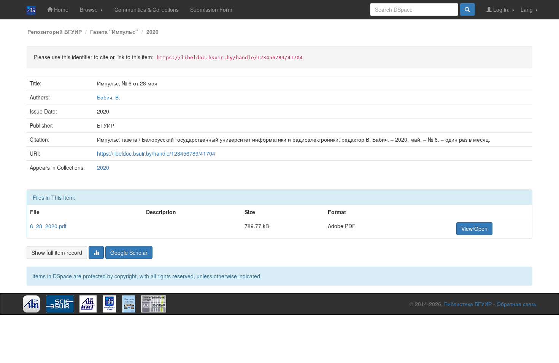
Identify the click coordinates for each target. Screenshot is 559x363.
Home (60, 9)
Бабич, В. (108, 97)
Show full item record (57, 252)
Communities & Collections (146, 9)
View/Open (474, 228)
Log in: (501, 9)
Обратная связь (516, 304)
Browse (89, 9)
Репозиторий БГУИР (54, 31)
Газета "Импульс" (114, 31)
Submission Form (211, 9)
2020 (152, 31)
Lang (527, 9)
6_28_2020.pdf (48, 226)
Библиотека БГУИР (468, 304)
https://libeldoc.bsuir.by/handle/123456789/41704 (156, 153)
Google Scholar (129, 252)
